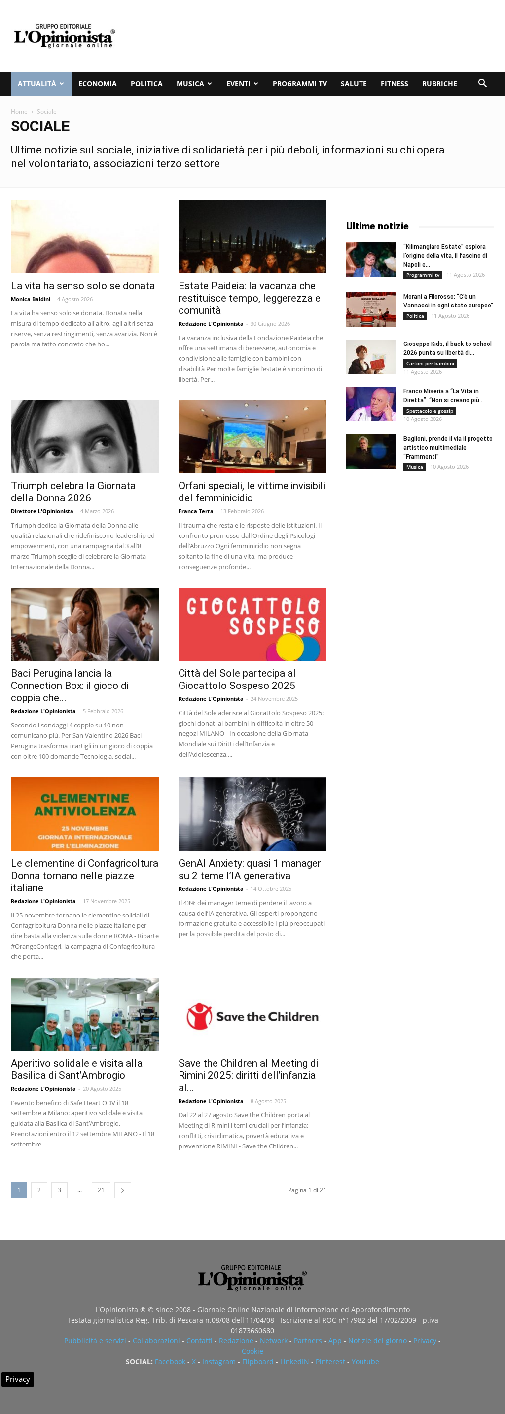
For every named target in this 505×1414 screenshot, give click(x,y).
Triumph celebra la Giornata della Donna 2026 (73, 492)
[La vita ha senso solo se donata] (85, 236)
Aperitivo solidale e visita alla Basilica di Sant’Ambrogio (77, 1069)
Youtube (365, 1361)
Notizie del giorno (377, 1340)
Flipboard (258, 1361)
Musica (190, 83)
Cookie (252, 1351)
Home (19, 111)
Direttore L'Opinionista (42, 511)
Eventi (238, 83)
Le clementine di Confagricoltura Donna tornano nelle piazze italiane (84, 875)
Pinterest (330, 1361)
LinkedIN (294, 1361)
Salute (354, 83)
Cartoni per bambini (430, 363)
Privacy (424, 1340)
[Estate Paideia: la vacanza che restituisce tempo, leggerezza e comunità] (252, 236)
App (335, 1340)
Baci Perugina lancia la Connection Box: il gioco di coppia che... (70, 685)
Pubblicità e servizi (95, 1340)
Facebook (170, 1361)
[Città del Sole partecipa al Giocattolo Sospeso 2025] (252, 624)
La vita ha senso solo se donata (83, 286)
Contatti (199, 1340)
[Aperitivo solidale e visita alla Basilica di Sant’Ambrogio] (85, 1014)
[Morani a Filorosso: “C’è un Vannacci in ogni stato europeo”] (371, 309)
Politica (147, 83)
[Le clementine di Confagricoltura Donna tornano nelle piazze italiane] (85, 813)
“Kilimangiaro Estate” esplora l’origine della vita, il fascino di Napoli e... (445, 255)
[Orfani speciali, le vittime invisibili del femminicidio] (252, 436)
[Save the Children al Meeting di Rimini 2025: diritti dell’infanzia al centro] (252, 1014)
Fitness (394, 83)
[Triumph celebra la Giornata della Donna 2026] (85, 436)
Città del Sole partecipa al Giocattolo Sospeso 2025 (237, 679)
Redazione (236, 1340)
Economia (97, 83)
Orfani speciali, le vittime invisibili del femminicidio (252, 492)
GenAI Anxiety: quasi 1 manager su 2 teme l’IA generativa (250, 869)
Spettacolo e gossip (429, 410)
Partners (308, 1340)
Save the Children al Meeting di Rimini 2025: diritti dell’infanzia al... (248, 1075)
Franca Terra (196, 511)
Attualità (37, 83)
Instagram (219, 1361)
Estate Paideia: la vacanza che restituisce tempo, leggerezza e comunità (250, 298)
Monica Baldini (30, 299)
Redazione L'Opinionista (211, 323)
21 (101, 1190)
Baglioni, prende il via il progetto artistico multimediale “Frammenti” (448, 447)
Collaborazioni (156, 1340)
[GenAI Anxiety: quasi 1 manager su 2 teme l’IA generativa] (252, 813)
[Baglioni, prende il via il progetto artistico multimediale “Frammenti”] (371, 451)
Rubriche (439, 83)
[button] (482, 84)
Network (274, 1340)
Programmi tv (300, 83)
